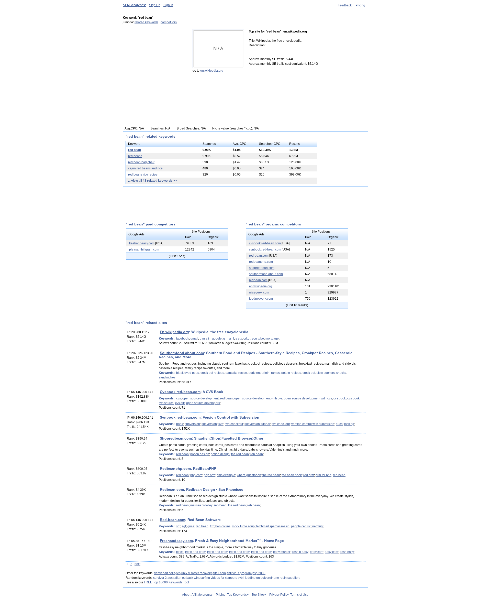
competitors (169, 22)
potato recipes (291, 373)
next (137, 564)
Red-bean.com (172, 520)
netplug (317, 526)
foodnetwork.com (261, 298)
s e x (239, 338)
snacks (341, 373)
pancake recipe (236, 373)
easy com (316, 552)
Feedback (345, 5)
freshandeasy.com (141, 243)
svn (220, 424)
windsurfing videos (207, 578)
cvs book (339, 398)
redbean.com (258, 280)
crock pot (309, 373)
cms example (226, 475)
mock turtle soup (243, 526)
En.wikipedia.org (174, 332)
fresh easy (347, 552)
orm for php (323, 475)
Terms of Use (299, 594)
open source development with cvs (258, 398)
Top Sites (258, 594)
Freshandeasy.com (176, 541)
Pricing (360, 5)
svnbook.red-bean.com (265, 249)
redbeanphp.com (261, 262)
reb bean (256, 454)
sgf (178, 526)
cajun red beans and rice (145, 168)
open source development (200, 398)
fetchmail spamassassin (272, 526)
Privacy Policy (279, 594)
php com (196, 475)
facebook (182, 338)
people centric (301, 526)
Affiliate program (203, 594)
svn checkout (234, 424)
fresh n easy (300, 552)
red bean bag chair (141, 162)
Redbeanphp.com (175, 468)
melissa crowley (201, 505)
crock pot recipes (212, 373)
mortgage (272, 338)
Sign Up (154, 5)
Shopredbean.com (176, 438)
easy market (281, 552)
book (179, 424)
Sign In (168, 5)
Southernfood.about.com (182, 353)
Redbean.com (172, 489)
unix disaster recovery (196, 573)
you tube (258, 338)
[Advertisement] (155, 61)
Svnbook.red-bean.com (180, 417)
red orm (308, 475)
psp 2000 (258, 573)
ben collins (222, 526)
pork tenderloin (259, 373)
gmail (194, 338)
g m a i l (205, 338)
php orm (209, 475)
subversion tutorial (257, 424)
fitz (212, 526)
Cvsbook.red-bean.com (180, 392)
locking (349, 424)
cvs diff (180, 403)
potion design (199, 454)
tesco (180, 552)
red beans (135, 156)
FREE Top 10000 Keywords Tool (166, 582)
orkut (246, 338)
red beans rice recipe (143, 174)
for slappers (229, 578)
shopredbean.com (261, 268)
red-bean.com (259, 255)
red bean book (292, 475)
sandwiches (167, 377)
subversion (192, 424)
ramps (275, 373)
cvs (178, 398)
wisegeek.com (259, 292)
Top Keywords (237, 594)
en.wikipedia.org (211, 70)
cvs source (166, 403)
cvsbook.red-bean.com (265, 243)
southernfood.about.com (266, 274)
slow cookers (326, 373)
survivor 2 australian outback (173, 578)
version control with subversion (312, 424)
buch (339, 424)
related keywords (146, 22)
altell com (219, 573)
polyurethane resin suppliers (280, 578)
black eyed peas (187, 373)
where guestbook (249, 475)
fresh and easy (195, 552)
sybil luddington (249, 578)
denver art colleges (167, 573)
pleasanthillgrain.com (144, 249)
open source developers (203, 403)
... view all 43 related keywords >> (152, 180)
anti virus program (239, 573)
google (217, 338)
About (186, 594)
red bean (134, 150)
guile (190, 526)
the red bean (240, 454)
